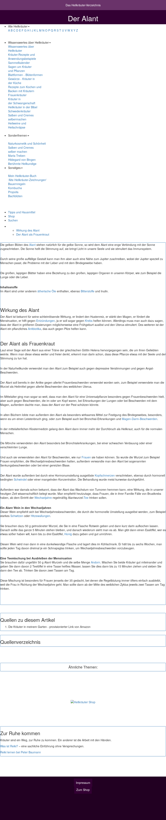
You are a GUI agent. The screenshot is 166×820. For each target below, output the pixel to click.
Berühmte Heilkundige (22, 164)
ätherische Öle (46, 291)
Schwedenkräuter (19, 111)
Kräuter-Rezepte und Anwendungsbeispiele (22, 57)
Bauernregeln (17, 184)
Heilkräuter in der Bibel (22, 107)
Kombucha (15, 188)
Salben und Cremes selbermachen (21, 117)
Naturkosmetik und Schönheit (27, 143)
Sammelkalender (19, 63)
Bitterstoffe (87, 291)
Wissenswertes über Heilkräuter (21, 48)
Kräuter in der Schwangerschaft (21, 101)
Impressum (83, 783)
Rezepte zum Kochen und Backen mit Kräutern (24, 89)
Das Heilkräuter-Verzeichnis (83, 5)
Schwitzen (16, 516)
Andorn (95, 562)
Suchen (13, 220)
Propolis (13, 192)
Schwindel (20, 479)
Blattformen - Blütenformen (25, 75)
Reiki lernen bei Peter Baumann (20, 752)
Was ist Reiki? (9, 746)
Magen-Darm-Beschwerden (139, 419)
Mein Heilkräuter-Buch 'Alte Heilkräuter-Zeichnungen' (27, 178)
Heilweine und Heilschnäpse (17, 125)
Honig (68, 534)
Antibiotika (34, 329)
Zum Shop (83, 790)
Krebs (89, 321)
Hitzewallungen (40, 516)
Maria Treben (16, 156)
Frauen (86, 457)
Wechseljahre (43, 498)
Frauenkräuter (17, 95)
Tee (86, 498)
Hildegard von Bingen (22, 160)
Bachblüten (15, 196)
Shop (11, 216)
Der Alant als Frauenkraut (32, 234)
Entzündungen (45, 321)
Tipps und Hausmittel (21, 212)
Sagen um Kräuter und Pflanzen (20, 69)
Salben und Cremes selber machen (21, 149)
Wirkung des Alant (27, 230)
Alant (32, 245)
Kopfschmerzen (105, 475)
